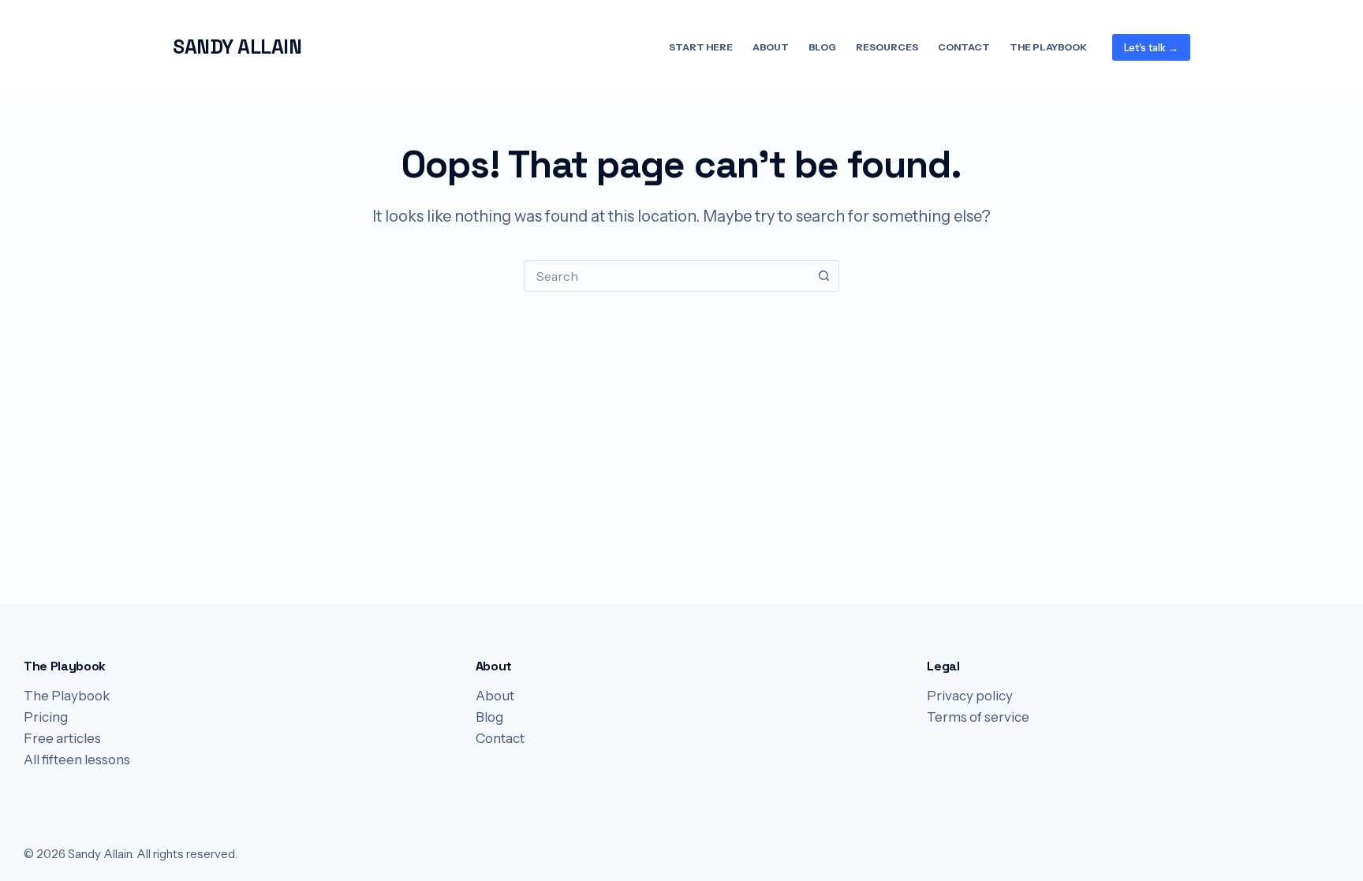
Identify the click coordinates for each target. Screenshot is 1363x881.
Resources (887, 47)
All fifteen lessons (77, 759)
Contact (964, 47)
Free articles (62, 738)
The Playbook (1048, 47)
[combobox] (666, 276)
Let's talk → (1151, 47)
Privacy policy (970, 696)
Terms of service (978, 717)
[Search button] (823, 276)
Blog (822, 47)
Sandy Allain (237, 46)
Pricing (46, 717)
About (770, 47)
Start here (701, 47)
